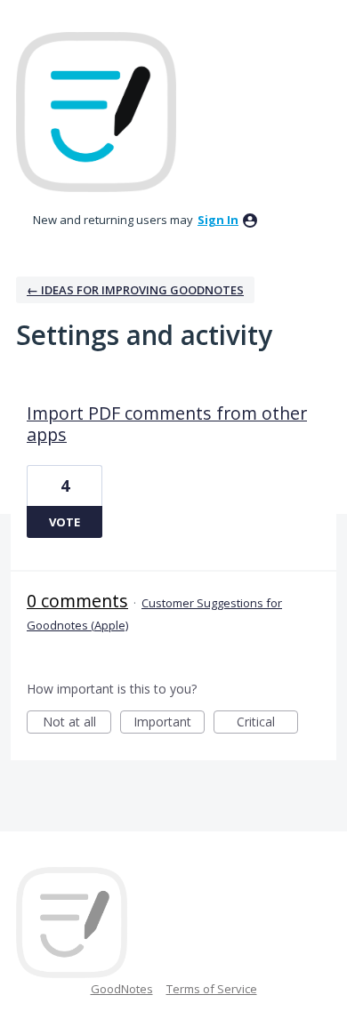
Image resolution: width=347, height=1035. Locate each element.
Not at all (77, 723)
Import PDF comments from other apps (167, 423)
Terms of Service (211, 989)
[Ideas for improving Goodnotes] (96, 112)
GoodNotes (122, 989)
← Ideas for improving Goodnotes (135, 290)
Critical (267, 723)
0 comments (77, 601)
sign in (218, 220)
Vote (64, 522)
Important (169, 723)
